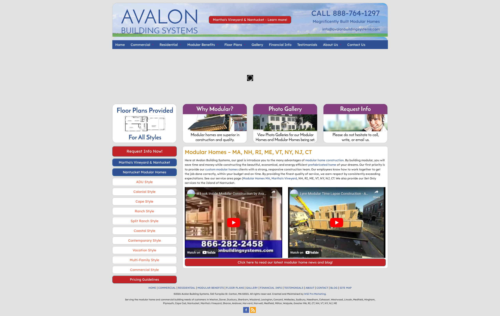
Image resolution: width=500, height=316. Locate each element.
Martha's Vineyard (284, 178)
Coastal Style (144, 231)
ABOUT (309, 287)
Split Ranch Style (144, 221)
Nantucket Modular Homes (144, 172)
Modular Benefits (201, 45)
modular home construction (324, 160)
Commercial (140, 45)
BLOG (334, 287)
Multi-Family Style (144, 260)
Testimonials (307, 45)
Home (120, 45)
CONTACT (322, 287)
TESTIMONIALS (293, 287)
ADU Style (144, 182)
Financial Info (280, 45)
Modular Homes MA (256, 178)
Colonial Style (144, 192)
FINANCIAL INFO (271, 287)
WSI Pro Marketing (315, 293)
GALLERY (252, 287)
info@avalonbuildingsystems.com (351, 29)
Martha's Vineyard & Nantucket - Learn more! (250, 20)
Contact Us (356, 45)
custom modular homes (221, 169)
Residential (169, 45)
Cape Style (144, 201)
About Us (330, 45)
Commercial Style (144, 270)
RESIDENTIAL (186, 287)
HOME (152, 287)
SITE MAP (346, 287)
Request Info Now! (144, 151)
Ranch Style (144, 211)
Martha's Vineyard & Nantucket (144, 162)
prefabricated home (322, 164)
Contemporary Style (144, 240)
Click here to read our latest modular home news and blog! (285, 262)
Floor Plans (233, 45)
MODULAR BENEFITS (210, 287)
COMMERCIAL (167, 287)
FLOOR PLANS (235, 287)
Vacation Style (144, 250)
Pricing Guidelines (144, 279)
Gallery (257, 45)
